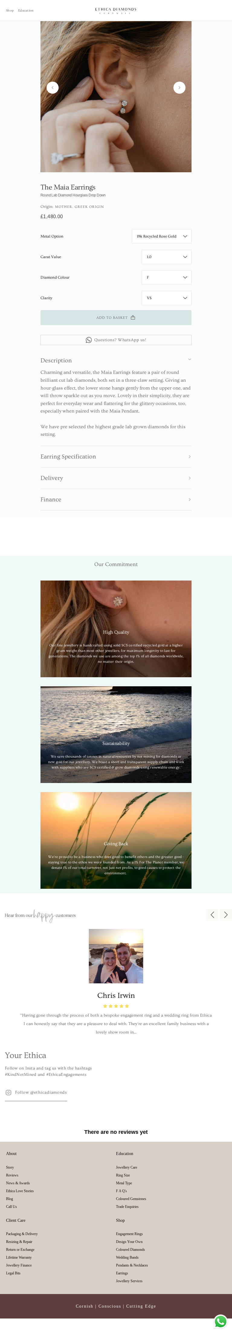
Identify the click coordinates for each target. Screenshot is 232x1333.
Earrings (122, 1273)
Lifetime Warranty (19, 1257)
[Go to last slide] (53, 88)
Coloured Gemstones (131, 1199)
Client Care (15, 1220)
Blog (9, 1199)
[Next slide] (179, 88)
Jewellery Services (129, 1281)
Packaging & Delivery (22, 1234)
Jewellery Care (126, 1167)
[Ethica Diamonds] (116, 10)
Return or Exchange (20, 1249)
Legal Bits (13, 1273)
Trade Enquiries (127, 1207)
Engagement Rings (129, 1234)
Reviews (12, 1175)
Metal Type (124, 1183)
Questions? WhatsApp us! (120, 340)
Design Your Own (129, 1242)
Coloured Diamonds (130, 1249)
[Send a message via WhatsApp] (220, 1321)
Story (10, 1167)
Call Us (11, 1207)
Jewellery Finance (19, 1265)
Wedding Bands (127, 1257)
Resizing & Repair (19, 1242)
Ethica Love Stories (20, 1191)
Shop (10, 10)
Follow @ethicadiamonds (41, 1092)
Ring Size (123, 1175)
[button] (116, 359)
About (11, 1153)
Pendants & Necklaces (132, 1265)
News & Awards (18, 1183)
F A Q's (121, 1191)
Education (25, 10)
